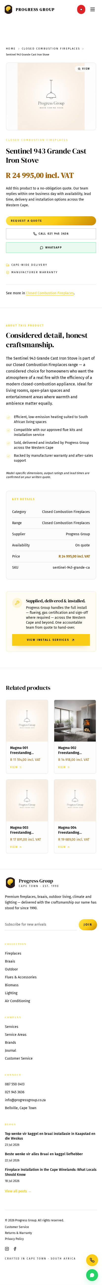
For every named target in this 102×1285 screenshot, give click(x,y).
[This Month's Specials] (81, 9)
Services (11, 1027)
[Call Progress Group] (92, 1260)
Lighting (11, 993)
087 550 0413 (15, 1084)
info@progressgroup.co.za (25, 1100)
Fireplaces (13, 953)
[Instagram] (7, 1249)
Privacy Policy (14, 1239)
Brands (10, 1043)
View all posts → (18, 1191)
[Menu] (92, 9)
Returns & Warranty (18, 1233)
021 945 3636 (14, 1092)
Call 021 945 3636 (54, 233)
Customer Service (19, 1058)
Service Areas (15, 1035)
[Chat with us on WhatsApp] (92, 1275)
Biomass (12, 985)
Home (11, 48)
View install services (48, 640)
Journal (10, 1050)
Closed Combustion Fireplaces (51, 48)
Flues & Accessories (21, 977)
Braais (10, 961)
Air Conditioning (17, 1001)
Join (88, 924)
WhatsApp (53, 247)
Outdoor (11, 969)
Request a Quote (26, 220)
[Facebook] (15, 1249)
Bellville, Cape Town (20, 1108)
